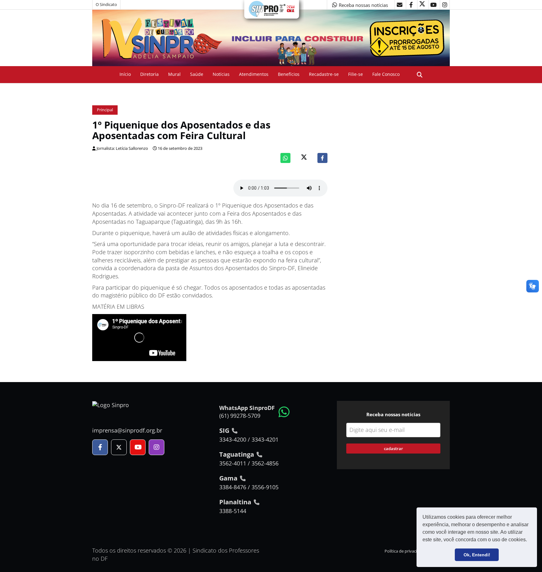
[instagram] (444, 4)
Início (125, 74)
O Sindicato (106, 4)
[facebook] (411, 4)
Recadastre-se (324, 74)
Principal (105, 110)
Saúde (196, 74)
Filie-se (355, 74)
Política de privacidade (405, 551)
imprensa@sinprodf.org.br (127, 430)
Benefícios (289, 74)
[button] (529, 540)
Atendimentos (253, 74)
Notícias (221, 74)
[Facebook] (322, 158)
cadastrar (393, 448)
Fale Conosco (386, 74)
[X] (422, 4)
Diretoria (149, 74)
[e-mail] (399, 4)
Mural (174, 74)
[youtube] (433, 4)
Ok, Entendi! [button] (477, 554)
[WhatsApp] (285, 158)
